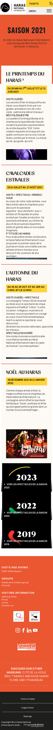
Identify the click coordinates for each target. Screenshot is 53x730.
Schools (6, 585)
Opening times (9, 596)
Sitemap (27, 716)
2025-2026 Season (12, 571)
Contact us (8, 605)
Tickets (34, 3)
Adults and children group (15, 582)
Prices (5, 599)
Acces (5, 602)
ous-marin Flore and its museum (29, 678)
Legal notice (27, 707)
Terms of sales (27, 698)
